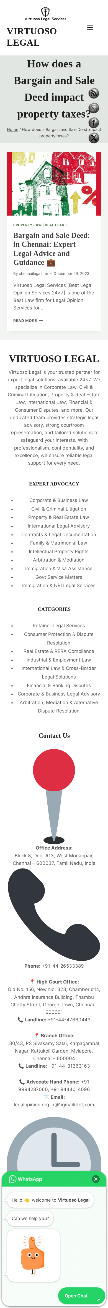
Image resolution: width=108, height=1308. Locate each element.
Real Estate (57, 225)
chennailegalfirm (33, 273)
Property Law (27, 225)
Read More (28, 320)
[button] (96, 1179)
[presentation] (54, 184)
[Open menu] (92, 28)
